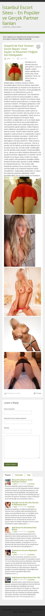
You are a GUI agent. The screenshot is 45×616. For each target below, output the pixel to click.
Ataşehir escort (12, 37)
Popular (8, 475)
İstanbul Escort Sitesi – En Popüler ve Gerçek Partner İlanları (21, 15)
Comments (19, 475)
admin (8, 58)
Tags (28, 475)
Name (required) (9, 409)
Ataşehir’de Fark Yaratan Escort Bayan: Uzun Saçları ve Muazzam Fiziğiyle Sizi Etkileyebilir (21, 50)
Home (4, 37)
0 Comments (31, 483)
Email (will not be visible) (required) (15, 418)
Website (6, 428)
